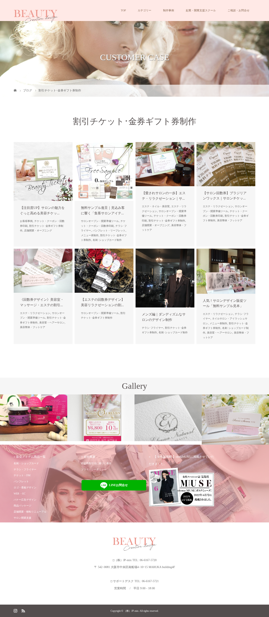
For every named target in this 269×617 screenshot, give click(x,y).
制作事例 (168, 10)
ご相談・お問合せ (238, 10)
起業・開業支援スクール (201, 10)
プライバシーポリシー (93, 469)
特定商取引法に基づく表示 (96, 463)
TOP (123, 10)
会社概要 (89, 456)
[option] (33, 417)
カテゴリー (144, 10)
